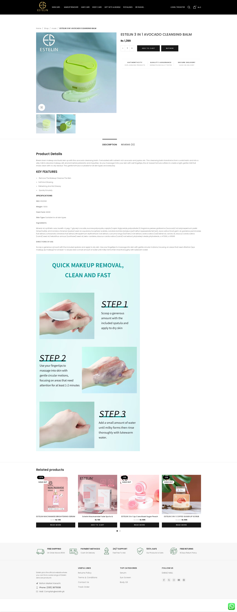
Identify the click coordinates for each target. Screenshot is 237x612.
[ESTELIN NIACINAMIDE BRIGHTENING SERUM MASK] (55, 494)
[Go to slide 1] (117, 531)
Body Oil (124, 582)
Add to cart (148, 48)
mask (54, 28)
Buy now (169, 48)
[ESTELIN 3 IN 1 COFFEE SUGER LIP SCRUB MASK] (181, 494)
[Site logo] (42, 7)
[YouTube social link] (179, 580)
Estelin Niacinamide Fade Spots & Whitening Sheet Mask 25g (97, 517)
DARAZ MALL (167, 572)
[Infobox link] (51, 552)
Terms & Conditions (87, 577)
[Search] (189, 7)
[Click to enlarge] (41, 107)
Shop (46, 28)
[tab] (109, 143)
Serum (123, 572)
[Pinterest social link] (184, 580)
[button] (97, 524)
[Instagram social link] (174, 580)
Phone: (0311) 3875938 (50, 587)
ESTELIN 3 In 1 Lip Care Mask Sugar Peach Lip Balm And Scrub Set (139, 517)
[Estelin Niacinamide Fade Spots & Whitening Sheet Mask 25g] (97, 494)
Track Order (84, 587)
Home (38, 28)
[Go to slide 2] (120, 531)
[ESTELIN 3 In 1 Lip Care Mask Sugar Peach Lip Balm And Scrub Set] (139, 494)
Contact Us (83, 582)
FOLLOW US (167, 568)
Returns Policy (84, 572)
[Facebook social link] (164, 580)
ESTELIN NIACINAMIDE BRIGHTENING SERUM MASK (55, 517)
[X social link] (169, 580)
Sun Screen (125, 577)
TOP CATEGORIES (128, 568)
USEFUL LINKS (84, 568)
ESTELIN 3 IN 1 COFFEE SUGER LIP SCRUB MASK (181, 517)
